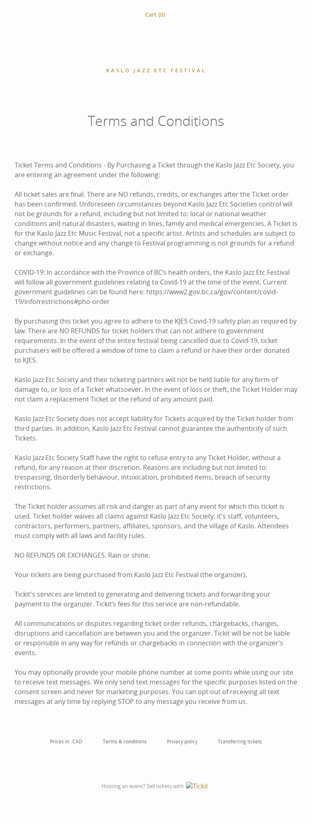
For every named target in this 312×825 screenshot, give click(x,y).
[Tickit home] (198, 786)
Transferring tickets (240, 741)
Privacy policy (182, 741)
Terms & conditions (125, 741)
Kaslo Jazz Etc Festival (156, 70)
